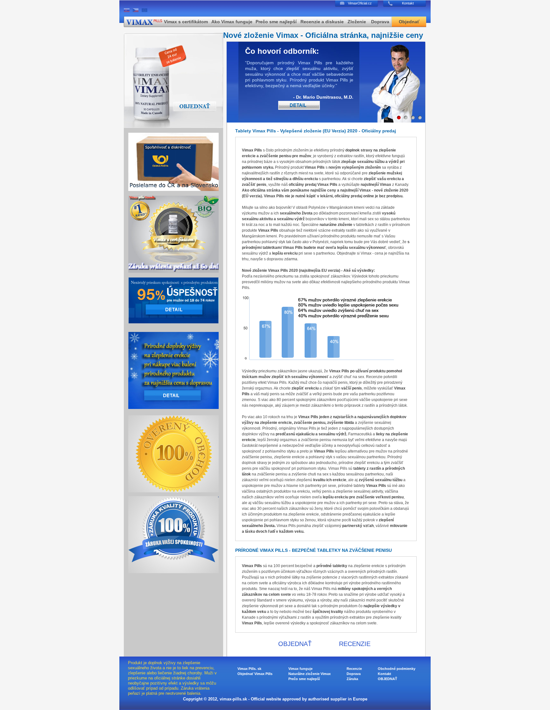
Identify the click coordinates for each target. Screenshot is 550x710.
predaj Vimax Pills (321, 184)
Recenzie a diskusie (322, 21)
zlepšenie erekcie (369, 566)
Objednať (409, 21)
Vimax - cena (372, 253)
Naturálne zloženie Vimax (309, 674)
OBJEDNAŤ (295, 643)
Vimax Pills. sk (249, 669)
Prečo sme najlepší (276, 21)
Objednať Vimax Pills (254, 674)
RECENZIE (354, 643)
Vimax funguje (300, 669)
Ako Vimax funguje (231, 21)
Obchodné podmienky (396, 669)
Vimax (310, 167)
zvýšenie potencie (321, 577)
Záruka (352, 679)
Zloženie (357, 21)
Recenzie (374, 377)
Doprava (380, 21)
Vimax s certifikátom (186, 21)
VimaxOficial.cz (360, 3)
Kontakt (408, 3)
